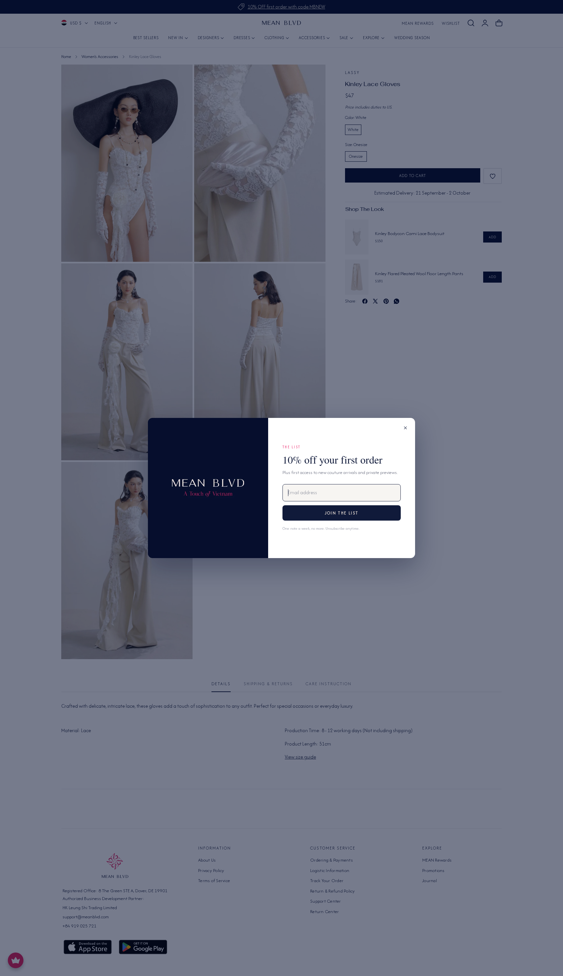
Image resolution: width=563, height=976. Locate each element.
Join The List (341, 513)
